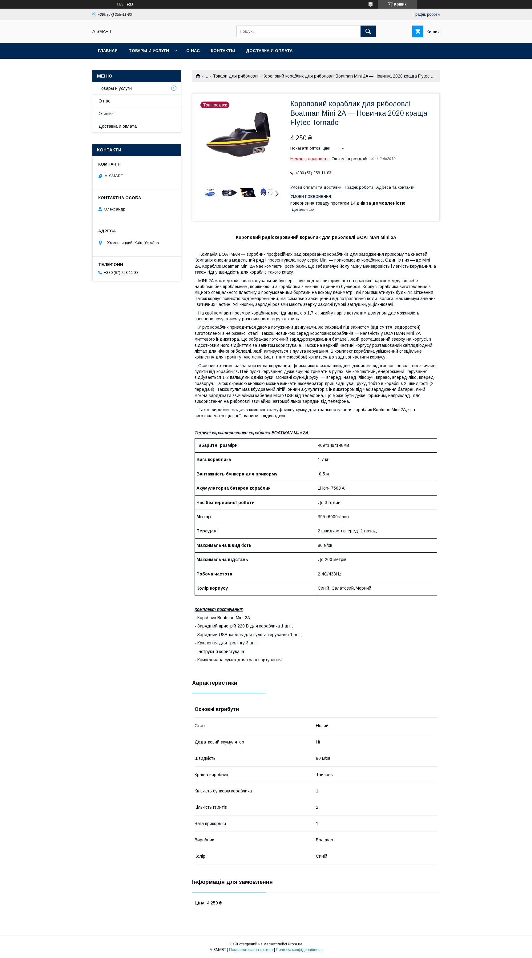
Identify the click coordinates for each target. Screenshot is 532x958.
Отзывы (107, 113)
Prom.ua (295, 944)
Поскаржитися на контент (251, 950)
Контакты (223, 50)
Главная (108, 50)
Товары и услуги (149, 50)
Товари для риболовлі (235, 76)
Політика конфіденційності (299, 950)
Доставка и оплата (269, 50)
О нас (193, 50)
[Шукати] (368, 31)
